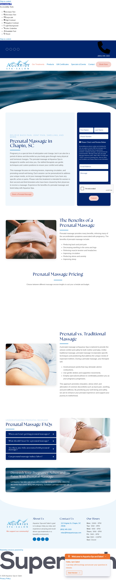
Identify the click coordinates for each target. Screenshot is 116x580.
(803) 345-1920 (104, 56)
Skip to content (5, 1)
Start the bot (72, 573)
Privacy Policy (5, 578)
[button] (6, 4)
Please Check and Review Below (93, 142)
